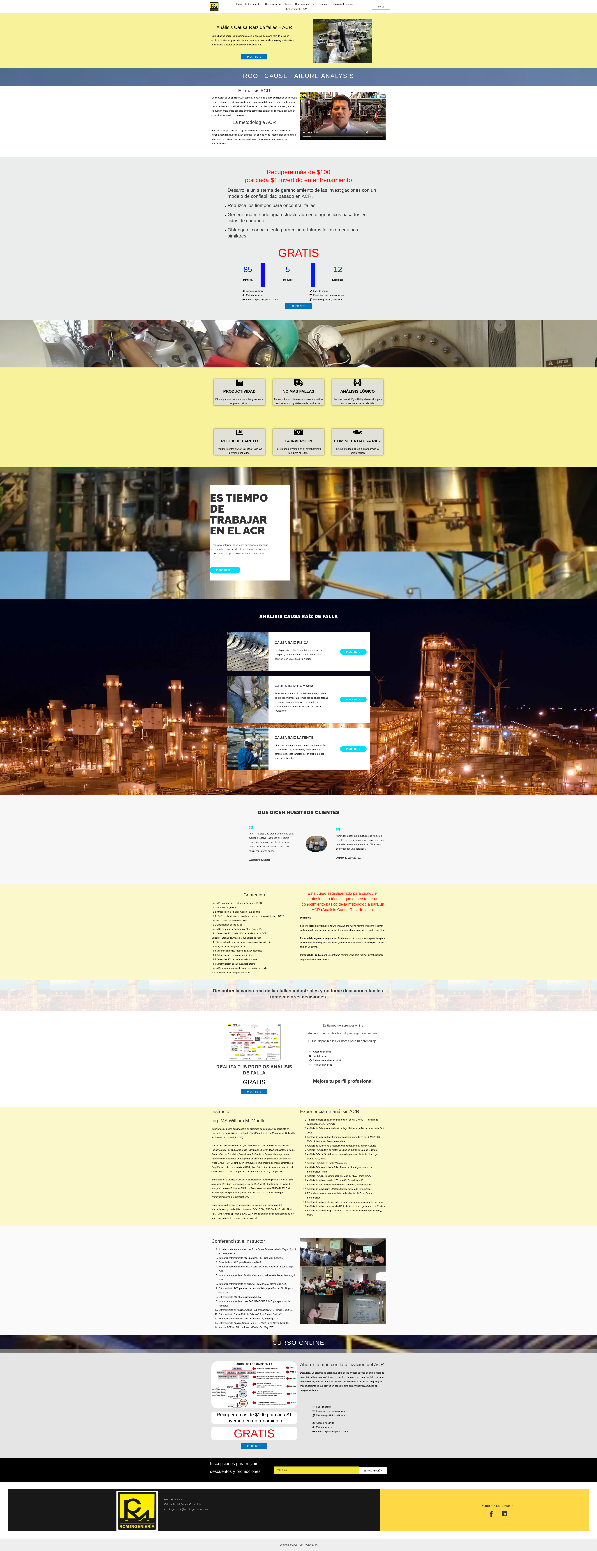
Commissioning (273, 4)
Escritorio (324, 4)
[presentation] (312, 4)
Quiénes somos (303, 4)
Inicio (239, 4)
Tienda (288, 4)
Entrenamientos (253, 4)
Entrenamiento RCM (296, 9)
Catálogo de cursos (343, 4)
